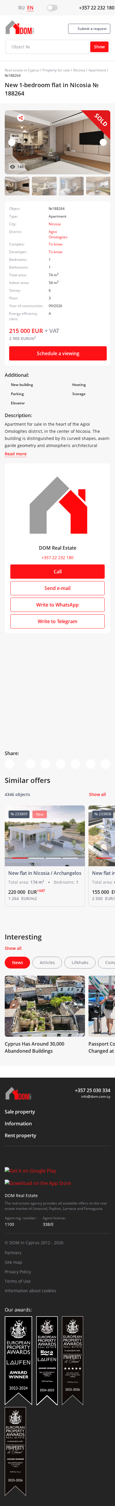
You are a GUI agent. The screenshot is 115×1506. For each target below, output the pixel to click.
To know (55, 244)
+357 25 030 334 (92, 1090)
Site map (13, 1262)
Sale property (20, 1111)
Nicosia (79, 70)
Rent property (20, 1135)
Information (18, 1123)
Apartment (97, 70)
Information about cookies (30, 1290)
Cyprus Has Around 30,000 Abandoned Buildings (34, 1047)
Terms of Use (18, 1281)
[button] (103, 142)
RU (21, 7)
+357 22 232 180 (96, 7)
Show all (97, 794)
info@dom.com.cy (95, 1096)
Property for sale (56, 70)
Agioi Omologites (58, 234)
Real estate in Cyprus (22, 70)
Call (58, 571)
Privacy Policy (18, 1271)
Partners (13, 1252)
